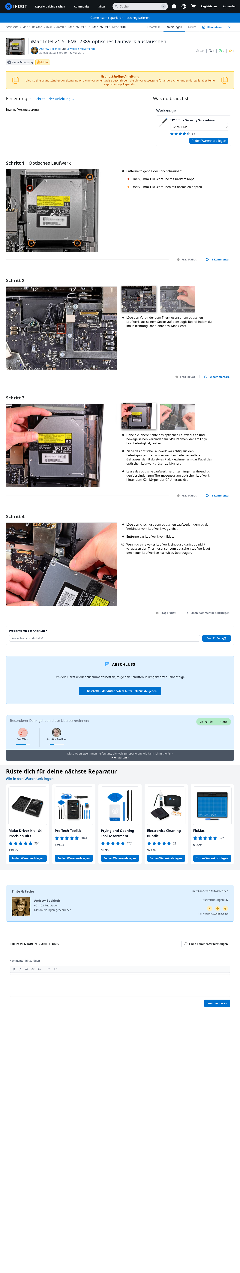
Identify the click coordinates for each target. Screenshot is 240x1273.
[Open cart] (193, 6)
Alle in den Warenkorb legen (30, 778)
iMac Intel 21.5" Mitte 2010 (109, 27)
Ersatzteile (153, 27)
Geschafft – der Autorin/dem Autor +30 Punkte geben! (122, 691)
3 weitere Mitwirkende (81, 49)
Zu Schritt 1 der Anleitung (50, 99)
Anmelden (229, 6)
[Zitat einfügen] (39, 969)
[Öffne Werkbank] (174, 6)
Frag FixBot (189, 259)
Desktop (37, 27)
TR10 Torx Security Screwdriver (193, 120)
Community (81, 6)
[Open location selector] (184, 6)
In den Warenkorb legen (209, 141)
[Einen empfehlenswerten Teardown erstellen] (225, 909)
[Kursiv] (20, 969)
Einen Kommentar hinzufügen (206, 275)
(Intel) (60, 27)
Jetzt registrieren (138, 18)
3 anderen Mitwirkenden (212, 891)
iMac (49, 27)
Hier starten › (120, 757)
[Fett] (14, 969)
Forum (192, 27)
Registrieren (209, 6)
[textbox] (120, 985)
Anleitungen (174, 27)
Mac (25, 27)
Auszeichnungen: (215, 900)
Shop (101, 6)
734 (202, 51)
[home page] (16, 6)
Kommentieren (217, 1003)
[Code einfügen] (27, 969)
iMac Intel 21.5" (78, 27)
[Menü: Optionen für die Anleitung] (229, 27)
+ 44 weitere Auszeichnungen (213, 913)
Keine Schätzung (22, 62)
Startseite (12, 27)
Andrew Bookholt (50, 49)
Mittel (45, 62)
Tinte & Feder (23, 891)
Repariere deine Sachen (50, 6)
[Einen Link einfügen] (33, 969)
